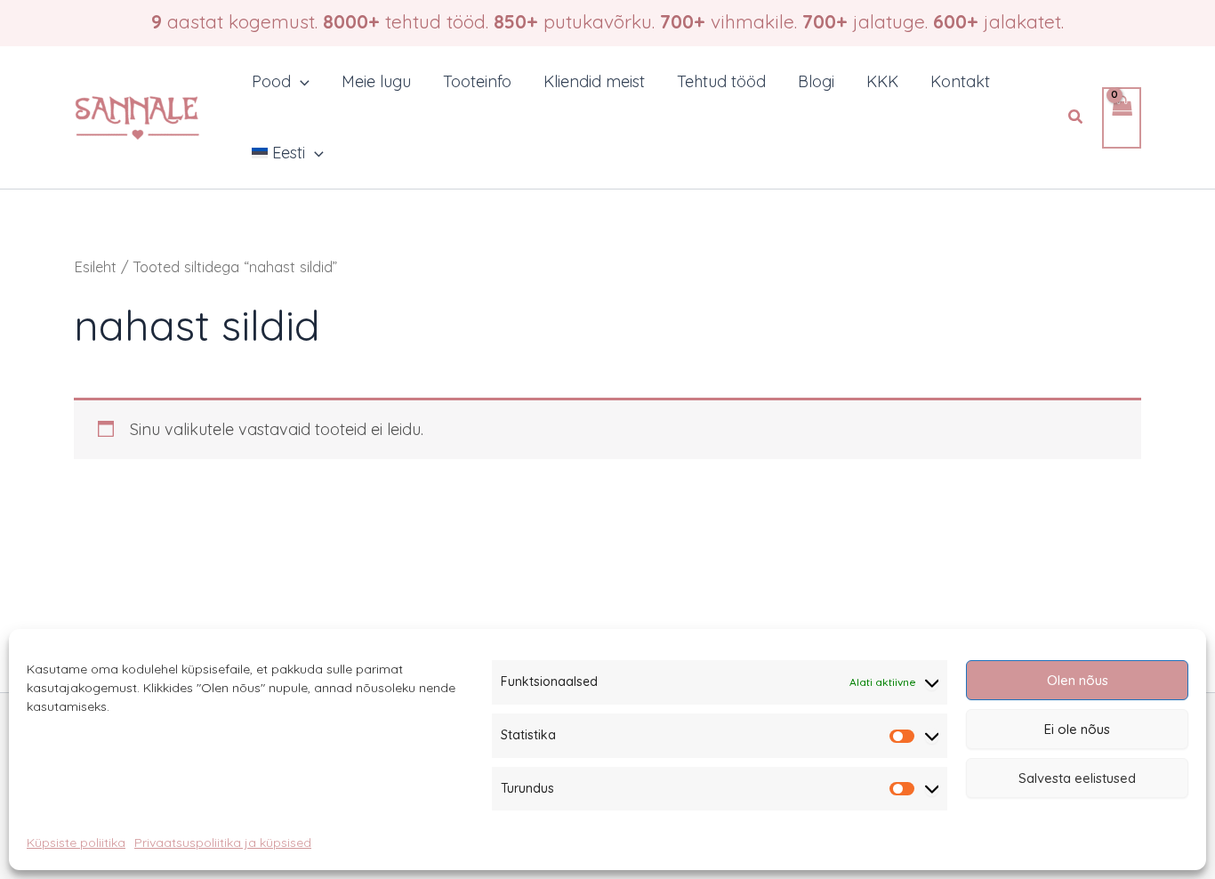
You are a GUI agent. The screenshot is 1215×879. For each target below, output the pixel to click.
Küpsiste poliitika (76, 843)
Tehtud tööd (721, 81)
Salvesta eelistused (1077, 778)
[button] (300, 81)
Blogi (816, 81)
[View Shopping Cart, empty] (1121, 118)
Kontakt (960, 81)
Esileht (95, 266)
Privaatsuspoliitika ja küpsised (222, 843)
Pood (271, 81)
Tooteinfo (477, 81)
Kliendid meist (594, 81)
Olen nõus (1077, 680)
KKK (882, 81)
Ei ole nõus (1077, 729)
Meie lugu (376, 81)
